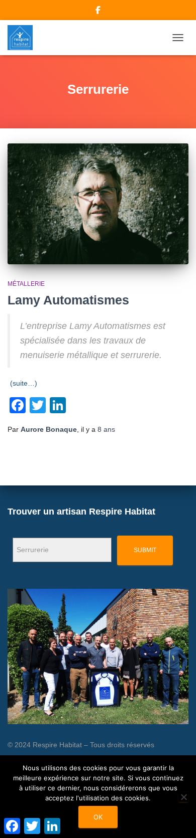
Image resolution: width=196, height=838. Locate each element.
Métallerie (26, 283)
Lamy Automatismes (68, 300)
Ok (98, 817)
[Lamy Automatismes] (98, 203)
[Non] (183, 797)
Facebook (98, 11)
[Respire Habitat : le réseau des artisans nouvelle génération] (24, 37)
